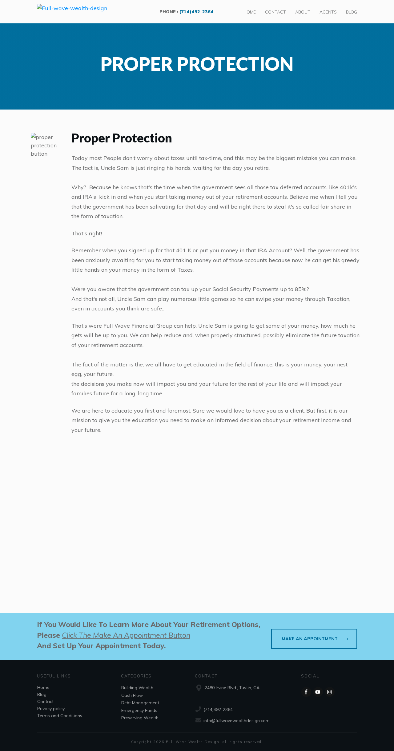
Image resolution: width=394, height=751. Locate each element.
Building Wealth (137, 687)
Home (43, 687)
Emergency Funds (139, 710)
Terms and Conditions (59, 715)
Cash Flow (132, 695)
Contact (45, 701)
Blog (41, 694)
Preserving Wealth (140, 718)
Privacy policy (51, 708)
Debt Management (140, 702)
